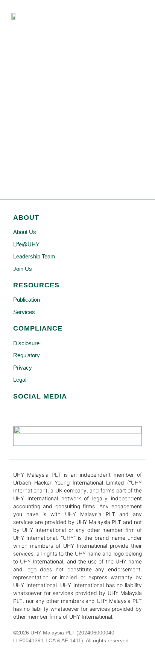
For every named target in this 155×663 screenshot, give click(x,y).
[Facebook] (17, 411)
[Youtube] (75, 411)
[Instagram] (55, 411)
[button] (138, 18)
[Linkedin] (36, 411)
